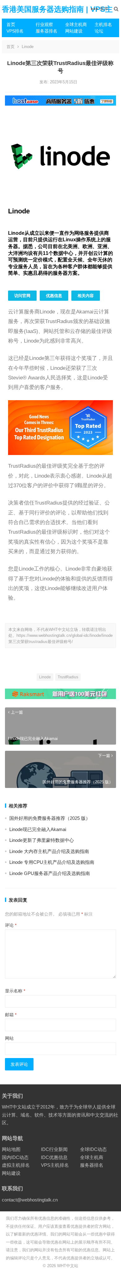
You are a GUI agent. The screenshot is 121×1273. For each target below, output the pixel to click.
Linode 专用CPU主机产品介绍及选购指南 (51, 862)
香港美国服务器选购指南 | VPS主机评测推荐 (57, 18)
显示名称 (15, 990)
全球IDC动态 (93, 1149)
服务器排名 (46, 30)
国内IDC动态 (15, 1157)
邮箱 (10, 1014)
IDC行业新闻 (54, 1149)
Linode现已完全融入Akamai (37, 829)
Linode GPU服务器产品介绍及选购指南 (49, 873)
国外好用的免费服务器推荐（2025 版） (49, 818)
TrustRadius (68, 677)
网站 (9, 1038)
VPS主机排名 (55, 1165)
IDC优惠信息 (54, 1157)
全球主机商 (76, 24)
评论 (10, 925)
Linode (28, 46)
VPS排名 (15, 30)
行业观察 (44, 24)
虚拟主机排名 (16, 1165)
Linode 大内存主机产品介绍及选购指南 (49, 851)
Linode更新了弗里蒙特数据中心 (41, 840)
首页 (11, 24)
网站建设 (74, 30)
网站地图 (11, 1149)
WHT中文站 (67, 1265)
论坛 (99, 30)
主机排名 (103, 24)
